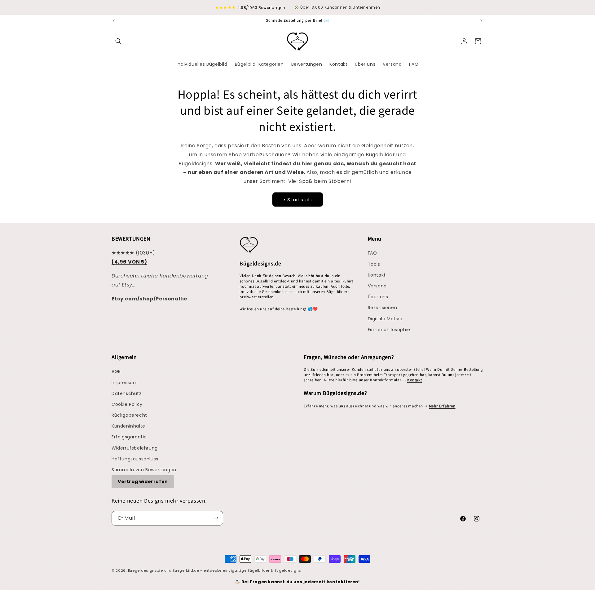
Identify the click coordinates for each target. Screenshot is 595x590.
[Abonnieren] (216, 518)
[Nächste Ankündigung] (481, 21)
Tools (374, 264)
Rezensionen (382, 307)
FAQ (372, 253)
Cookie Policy (127, 404)
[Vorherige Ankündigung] (114, 21)
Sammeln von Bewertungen (144, 470)
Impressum (125, 382)
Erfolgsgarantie (129, 437)
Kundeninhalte (128, 426)
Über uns (378, 297)
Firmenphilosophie (389, 329)
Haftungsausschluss (135, 459)
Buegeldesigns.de (145, 570)
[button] (118, 41)
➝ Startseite (297, 199)
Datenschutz (127, 393)
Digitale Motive (385, 319)
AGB (116, 371)
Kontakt (377, 275)
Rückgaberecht (129, 415)
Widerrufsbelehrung (135, 448)
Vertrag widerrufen (143, 481)
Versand (377, 286)
